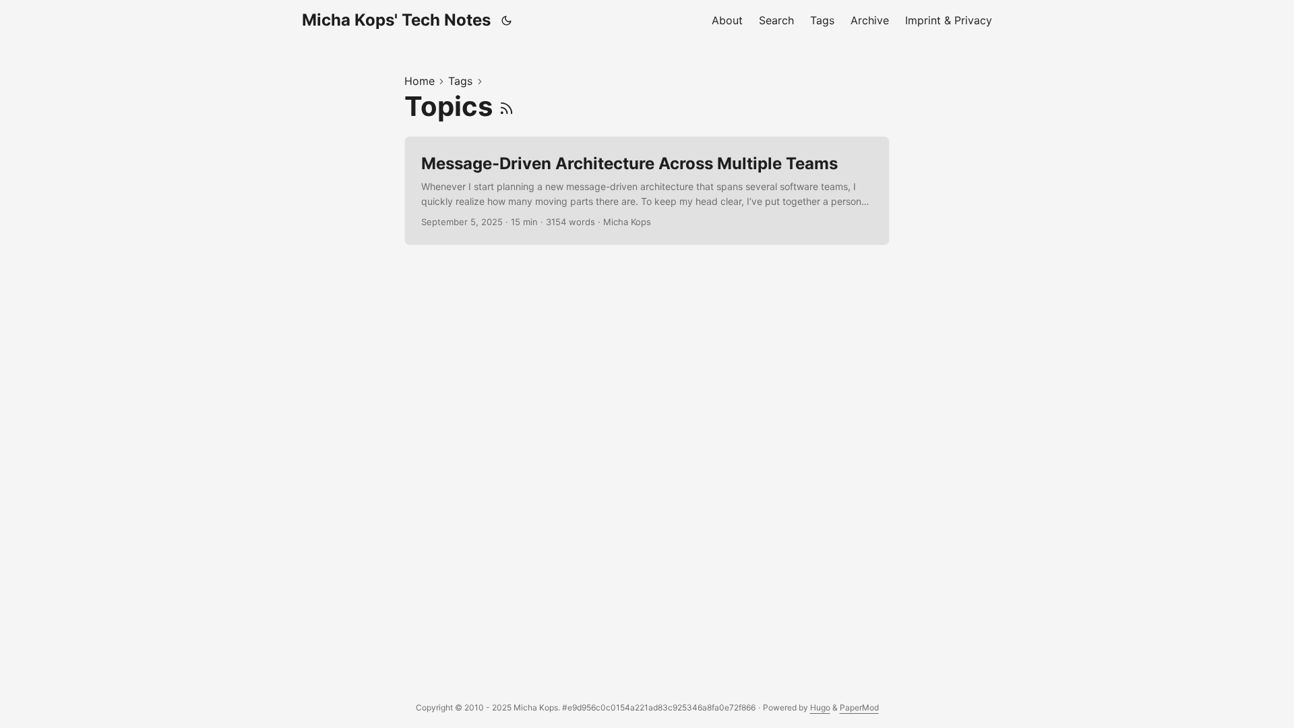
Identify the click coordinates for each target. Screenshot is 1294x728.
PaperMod (859, 707)
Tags (460, 81)
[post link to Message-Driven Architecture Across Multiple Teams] (647, 191)
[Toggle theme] (507, 20)
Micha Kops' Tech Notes (396, 20)
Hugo (820, 707)
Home (419, 81)
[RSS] (506, 106)
